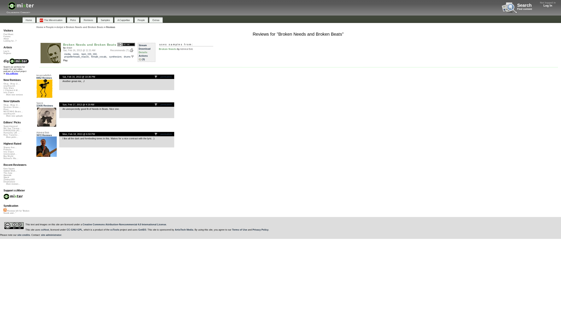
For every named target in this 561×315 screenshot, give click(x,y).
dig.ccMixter (12, 73)
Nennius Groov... (12, 107)
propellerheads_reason (76, 56)
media (67, 54)
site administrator (51, 235)
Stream (143, 45)
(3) (143, 59)
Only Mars (9, 88)
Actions (143, 55)
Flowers (7, 150)
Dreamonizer (9, 182)
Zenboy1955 (9, 179)
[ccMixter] (21, 8)
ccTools (114, 229)
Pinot (6, 109)
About (6, 39)
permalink (166, 76)
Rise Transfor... (11, 135)
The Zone (8, 173)
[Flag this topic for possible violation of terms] (156, 77)
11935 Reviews (44, 105)
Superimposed (11, 126)
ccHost (45, 229)
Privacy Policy (260, 229)
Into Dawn (9, 92)
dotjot (69, 47)
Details (143, 52)
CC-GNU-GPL (74, 229)
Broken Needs (168, 49)
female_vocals (99, 56)
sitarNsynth (9, 86)
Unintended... (10, 154)
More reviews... (13, 184)
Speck (39, 103)
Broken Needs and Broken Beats (89, 44)
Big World (8, 156)
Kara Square (9, 169)
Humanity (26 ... (12, 133)
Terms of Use (239, 229)
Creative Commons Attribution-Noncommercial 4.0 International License (124, 224)
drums (127, 56)
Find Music (9, 34)
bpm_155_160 (89, 54)
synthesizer (115, 56)
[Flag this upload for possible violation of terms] (132, 56)
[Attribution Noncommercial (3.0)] (126, 45)
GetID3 (142, 229)
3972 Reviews (44, 135)
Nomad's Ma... (11, 158)
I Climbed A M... (12, 90)
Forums (7, 36)
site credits (23, 235)
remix (76, 54)
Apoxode (7, 175)
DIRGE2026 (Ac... (13, 131)
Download (145, 48)
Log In (547, 5)
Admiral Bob (186, 49)
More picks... (12, 137)
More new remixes (14, 95)
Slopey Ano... (10, 147)
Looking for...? (10, 41)
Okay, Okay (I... (12, 84)
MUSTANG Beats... (13, 111)
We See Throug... (12, 128)
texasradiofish (43, 75)
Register (7, 53)
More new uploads (14, 116)
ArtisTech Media (184, 229)
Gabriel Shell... (10, 171)
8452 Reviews (44, 78)
